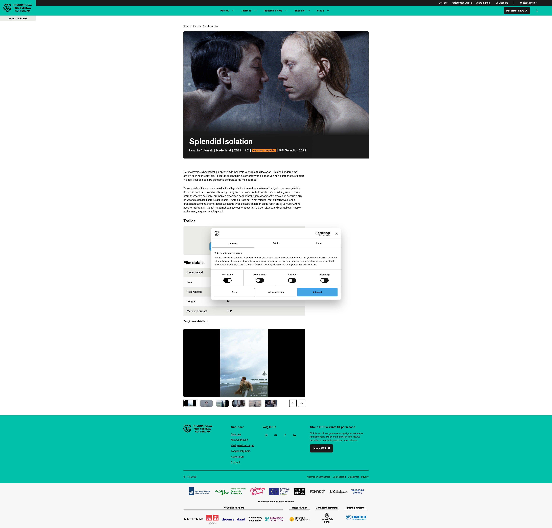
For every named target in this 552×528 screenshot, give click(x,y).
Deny (234, 292)
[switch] (260, 280)
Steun (320, 10)
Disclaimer (353, 477)
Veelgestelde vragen (462, 2)
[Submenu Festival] (233, 10)
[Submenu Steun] (328, 10)
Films (195, 26)
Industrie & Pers (273, 10)
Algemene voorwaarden (318, 477)
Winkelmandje (483, 2)
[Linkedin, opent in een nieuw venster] (294, 435)
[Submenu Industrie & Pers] (286, 10)
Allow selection (276, 292)
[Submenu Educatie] (308, 10)
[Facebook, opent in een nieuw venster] (285, 435)
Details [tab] (276, 243)
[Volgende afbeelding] (301, 403)
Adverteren (237, 456)
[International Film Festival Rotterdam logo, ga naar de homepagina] (17, 8)
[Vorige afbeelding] (293, 403)
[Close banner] (337, 234)
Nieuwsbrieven (239, 439)
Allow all (317, 292)
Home (186, 26)
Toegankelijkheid (240, 450)
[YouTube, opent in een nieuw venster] (275, 435)
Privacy (365, 477)
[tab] (190, 403)
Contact (235, 462)
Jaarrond (246, 10)
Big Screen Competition (264, 150)
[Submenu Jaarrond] (255, 10)
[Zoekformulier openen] (537, 10)
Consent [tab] (233, 243)
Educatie (300, 10)
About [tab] (319, 243)
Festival (224, 10)
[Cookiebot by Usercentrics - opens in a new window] (317, 234)
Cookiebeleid (339, 477)
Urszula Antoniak (201, 150)
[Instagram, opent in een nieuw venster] (266, 435)
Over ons (443, 2)
